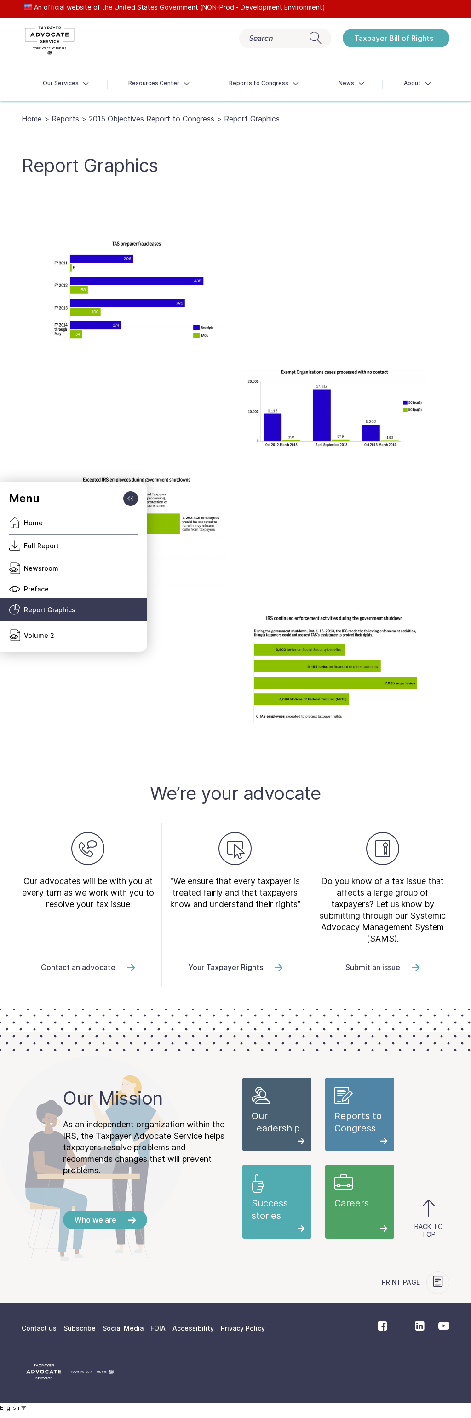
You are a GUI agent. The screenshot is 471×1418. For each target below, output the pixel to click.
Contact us (39, 1328)
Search (261, 38)
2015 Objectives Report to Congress (151, 118)
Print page (402, 1282)
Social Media (123, 1328)
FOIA (158, 1328)
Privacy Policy (243, 1328)
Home (32, 118)
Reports (65, 118)
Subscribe (79, 1328)
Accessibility (193, 1328)
